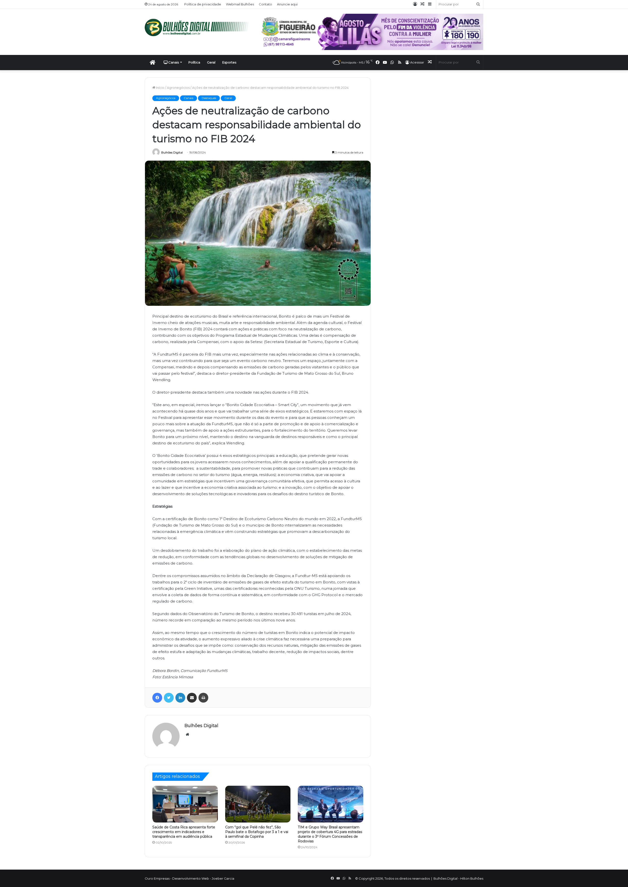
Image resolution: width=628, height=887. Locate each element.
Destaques (209, 98)
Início (159, 88)
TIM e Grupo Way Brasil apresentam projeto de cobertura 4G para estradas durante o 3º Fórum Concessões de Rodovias (330, 834)
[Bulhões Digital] (199, 27)
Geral (211, 62)
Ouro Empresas (157, 878)
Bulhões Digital (172, 152)
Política (194, 62)
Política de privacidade (202, 4)
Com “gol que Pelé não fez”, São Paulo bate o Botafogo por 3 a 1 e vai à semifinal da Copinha (256, 832)
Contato (265, 4)
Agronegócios (178, 88)
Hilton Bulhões (471, 878)
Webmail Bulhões (240, 4)
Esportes (229, 62)
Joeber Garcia (223, 878)
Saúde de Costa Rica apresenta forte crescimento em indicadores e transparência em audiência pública (183, 832)
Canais (173, 62)
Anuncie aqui (287, 4)
